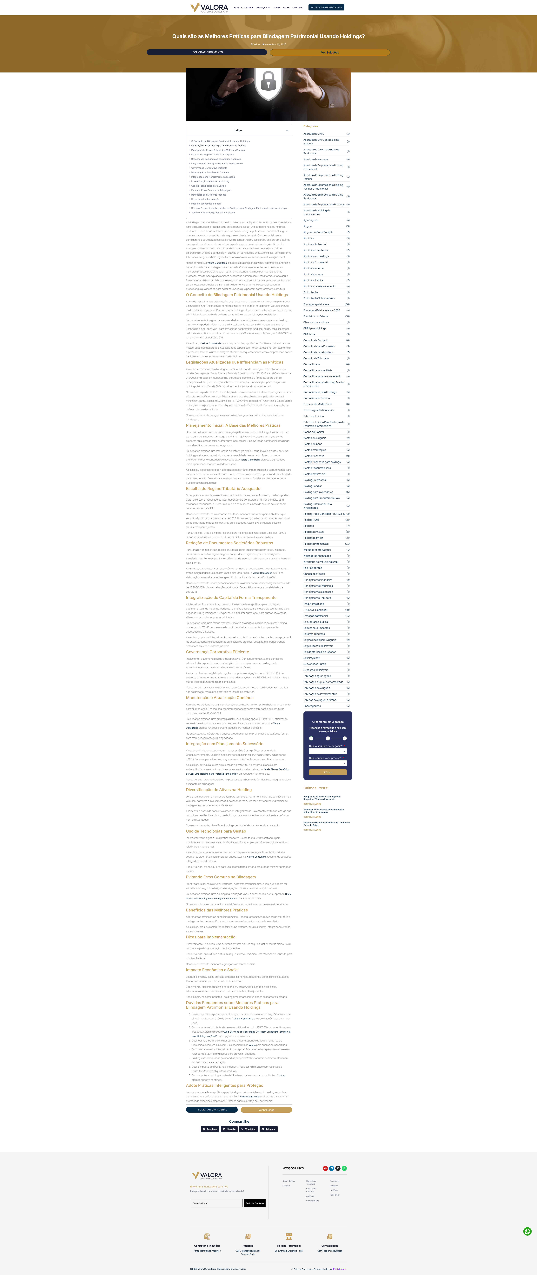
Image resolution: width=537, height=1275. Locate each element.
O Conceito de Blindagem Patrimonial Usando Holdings (220, 141)
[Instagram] (338, 1168)
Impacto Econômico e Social (206, 203)
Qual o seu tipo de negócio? (326, 746)
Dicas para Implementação (205, 199)
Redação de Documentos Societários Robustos (216, 159)
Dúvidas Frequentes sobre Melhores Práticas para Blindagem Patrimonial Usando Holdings (239, 208)
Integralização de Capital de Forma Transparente (217, 163)
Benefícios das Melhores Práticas (208, 194)
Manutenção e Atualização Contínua (210, 172)
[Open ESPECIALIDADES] (253, 7)
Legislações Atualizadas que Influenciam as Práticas (218, 145)
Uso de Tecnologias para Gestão (208, 185)
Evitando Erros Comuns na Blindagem (211, 190)
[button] (287, 130)
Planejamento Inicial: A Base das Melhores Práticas (218, 150)
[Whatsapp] (344, 1168)
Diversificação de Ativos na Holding (210, 181)
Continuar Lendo (312, 804)
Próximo (328, 772)
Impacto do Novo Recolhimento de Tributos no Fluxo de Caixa (326, 823)
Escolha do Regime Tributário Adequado (212, 154)
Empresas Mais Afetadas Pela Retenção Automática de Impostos (323, 810)
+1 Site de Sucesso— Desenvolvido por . (319, 1269)
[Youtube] (325, 1168)
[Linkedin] (331, 1168)
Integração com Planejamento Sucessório (213, 176)
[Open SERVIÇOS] (269, 7)
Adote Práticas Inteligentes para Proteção (213, 212)
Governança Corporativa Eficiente (209, 167)
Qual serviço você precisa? (325, 758)
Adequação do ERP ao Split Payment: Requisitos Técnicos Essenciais (322, 797)
